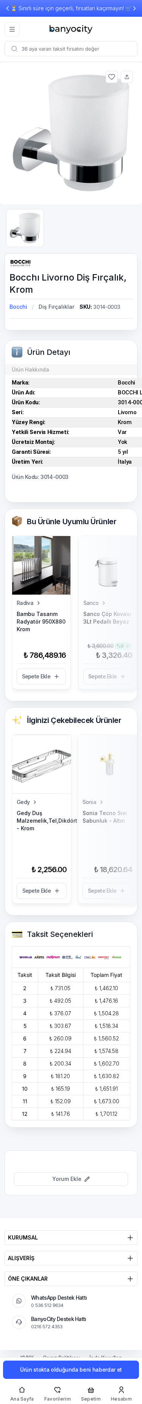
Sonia (90, 802)
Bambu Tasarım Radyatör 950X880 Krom (41, 621)
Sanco (91, 603)
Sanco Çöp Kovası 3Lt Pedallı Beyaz (107, 618)
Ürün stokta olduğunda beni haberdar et (71, 1369)
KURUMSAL (23, 1237)
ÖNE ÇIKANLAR (28, 1278)
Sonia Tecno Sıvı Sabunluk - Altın (105, 817)
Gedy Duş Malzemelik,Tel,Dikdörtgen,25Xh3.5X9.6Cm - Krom (42, 820)
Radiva (25, 603)
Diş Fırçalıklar (56, 306)
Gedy (23, 802)
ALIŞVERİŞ (21, 1258)
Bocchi (18, 306)
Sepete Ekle (36, 676)
